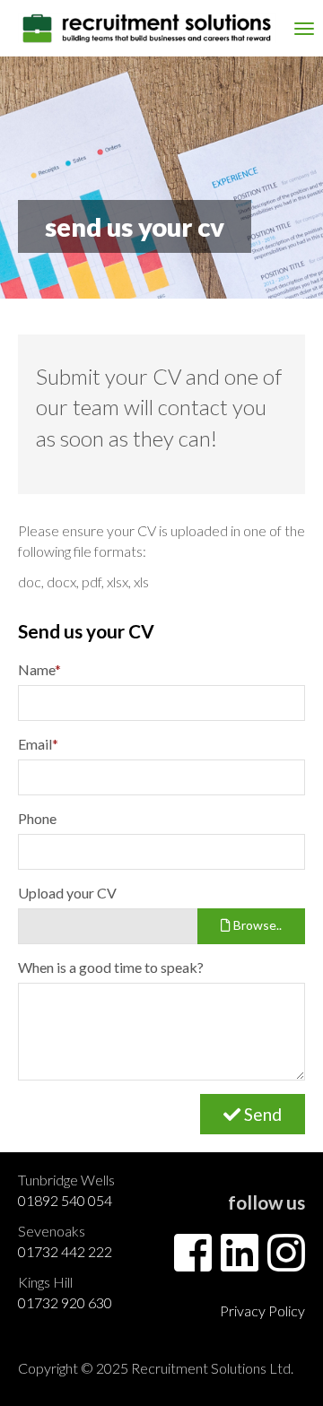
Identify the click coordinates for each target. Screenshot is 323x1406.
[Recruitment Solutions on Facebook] (193, 1262)
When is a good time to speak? (111, 967)
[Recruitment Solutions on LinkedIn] (239, 1262)
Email (38, 743)
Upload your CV (67, 892)
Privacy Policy (262, 1310)
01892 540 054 (65, 1200)
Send (261, 1114)
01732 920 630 (65, 1302)
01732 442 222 (65, 1251)
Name (39, 669)
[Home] (147, 28)
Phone (37, 818)
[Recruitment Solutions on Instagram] (286, 1262)
